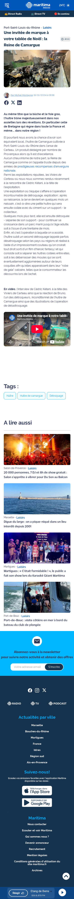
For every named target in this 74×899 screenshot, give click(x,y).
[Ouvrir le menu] (13, 5)
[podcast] (58, 703)
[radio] (14, 703)
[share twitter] (44, 690)
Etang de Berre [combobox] (40, 891)
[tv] (35, 703)
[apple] (37, 790)
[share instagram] (37, 690)
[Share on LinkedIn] (19, 102)
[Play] (62, 892)
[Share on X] (12, 102)
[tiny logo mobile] (38, 5)
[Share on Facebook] (6, 102)
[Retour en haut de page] (66, 876)
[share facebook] (30, 690)
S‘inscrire (54, 667)
